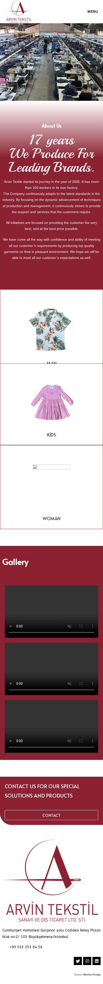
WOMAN (51, 518)
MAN (52, 363)
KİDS (51, 435)
